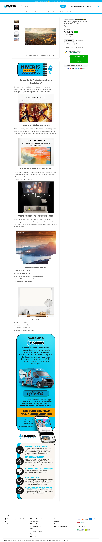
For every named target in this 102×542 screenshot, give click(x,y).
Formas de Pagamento (36, 531)
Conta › (89, 7)
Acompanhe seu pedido (60, 526)
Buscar (63, 6)
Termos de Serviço (35, 521)
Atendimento (70, 12)
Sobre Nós (56, 521)
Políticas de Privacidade (36, 519)
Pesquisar (56, 524)
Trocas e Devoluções (35, 526)
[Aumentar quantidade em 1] (69, 57)
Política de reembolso (35, 529)
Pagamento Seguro (35, 534)
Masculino (38, 12)
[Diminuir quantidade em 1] (64, 57)
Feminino (28, 12)
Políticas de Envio (34, 524)
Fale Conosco (57, 519)
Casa (54, 12)
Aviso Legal (33, 536)
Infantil (47, 12)
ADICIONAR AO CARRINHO (79, 59)
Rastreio (62, 12)
